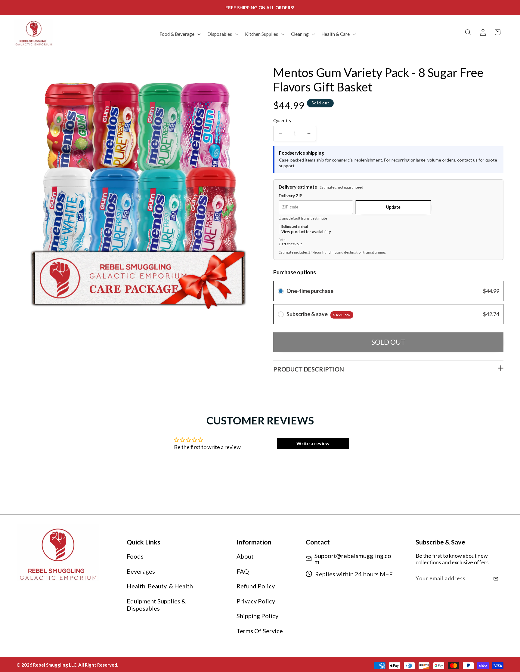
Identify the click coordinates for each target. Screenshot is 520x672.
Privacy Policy (256, 601)
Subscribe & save (318, 314)
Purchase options (294, 272)
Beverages (141, 571)
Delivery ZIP (290, 196)
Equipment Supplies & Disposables (156, 604)
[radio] (281, 291)
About (245, 556)
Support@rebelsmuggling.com (352, 559)
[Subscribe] (496, 579)
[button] (179, 34)
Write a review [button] (313, 443)
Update (393, 207)
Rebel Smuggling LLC (54, 664)
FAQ (243, 571)
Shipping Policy (257, 615)
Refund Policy (256, 586)
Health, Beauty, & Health (160, 586)
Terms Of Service (260, 630)
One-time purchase (309, 291)
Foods (135, 556)
